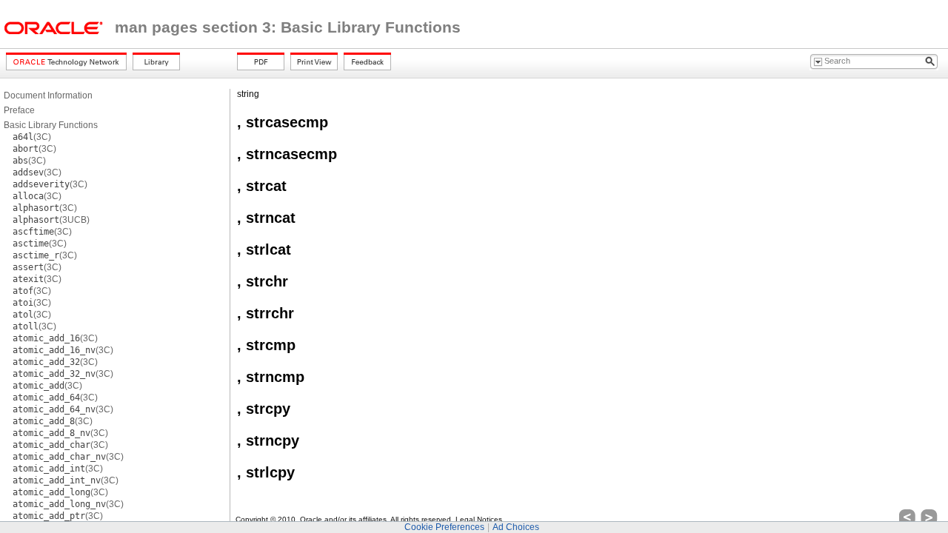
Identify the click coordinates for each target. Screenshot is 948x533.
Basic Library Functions (51, 125)
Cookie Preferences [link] (444, 527)
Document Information (48, 95)
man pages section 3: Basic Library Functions (288, 27)
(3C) (32, 137)
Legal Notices (478, 519)
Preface (19, 110)
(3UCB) (51, 220)
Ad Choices (516, 527)
